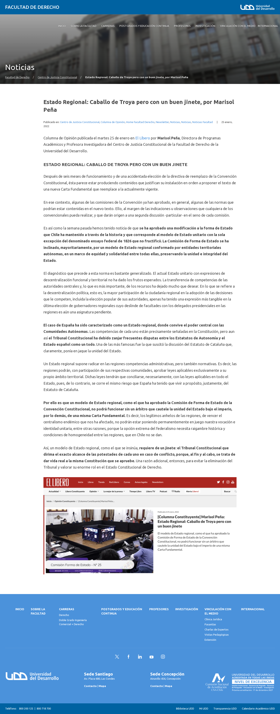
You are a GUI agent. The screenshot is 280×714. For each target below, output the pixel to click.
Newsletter (162, 122)
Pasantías (210, 624)
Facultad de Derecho (32, 7)
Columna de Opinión (113, 122)
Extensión (210, 639)
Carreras (66, 609)
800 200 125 (26, 708)
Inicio (19, 609)
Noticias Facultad (202, 122)
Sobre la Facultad (38, 611)
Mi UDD (203, 708)
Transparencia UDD (225, 708)
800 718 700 (44, 708)
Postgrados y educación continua (121, 611)
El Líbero (142, 138)
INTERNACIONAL (253, 609)
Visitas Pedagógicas (217, 634)
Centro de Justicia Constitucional (57, 77)
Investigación (186, 609)
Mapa (102, 686)
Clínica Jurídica (213, 619)
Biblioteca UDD (185, 708)
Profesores (159, 609)
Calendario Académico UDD (258, 708)
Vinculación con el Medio (218, 611)
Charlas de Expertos (217, 629)
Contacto (90, 686)
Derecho (64, 614)
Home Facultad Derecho (140, 122)
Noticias (175, 122)
